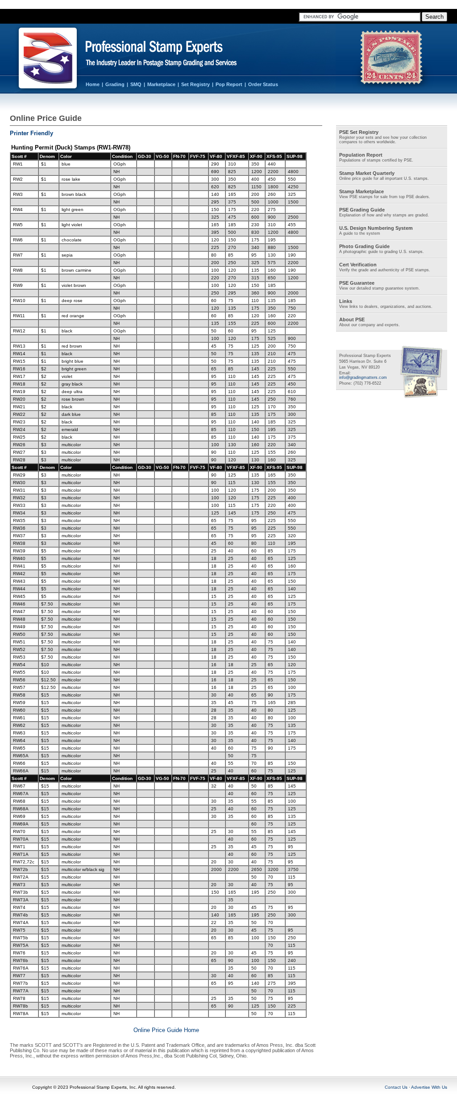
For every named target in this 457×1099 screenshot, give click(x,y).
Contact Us (396, 1087)
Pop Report (229, 84)
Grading (115, 84)
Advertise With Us (429, 1087)
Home (93, 84)
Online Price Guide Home (166, 1030)
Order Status (263, 84)
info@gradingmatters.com (363, 377)
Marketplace (161, 84)
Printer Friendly (31, 133)
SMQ (135, 84)
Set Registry (195, 84)
